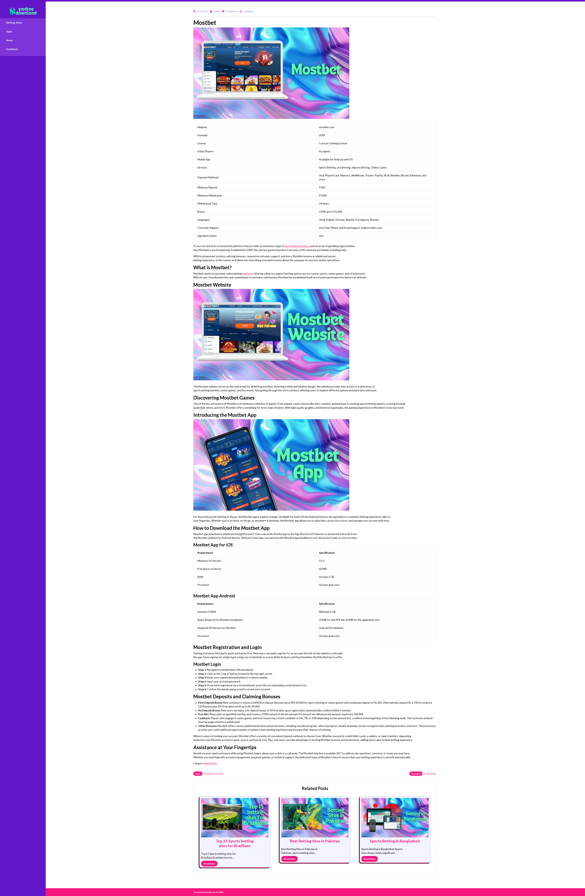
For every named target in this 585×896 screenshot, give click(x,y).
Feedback (12, 49)
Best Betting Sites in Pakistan (315, 841)
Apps (9, 31)
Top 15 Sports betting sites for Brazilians (235, 843)
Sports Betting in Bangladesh (395, 841)
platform (247, 273)
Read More (209, 863)
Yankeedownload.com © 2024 (208, 892)
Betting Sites (14, 22)
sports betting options (298, 246)
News (9, 40)
